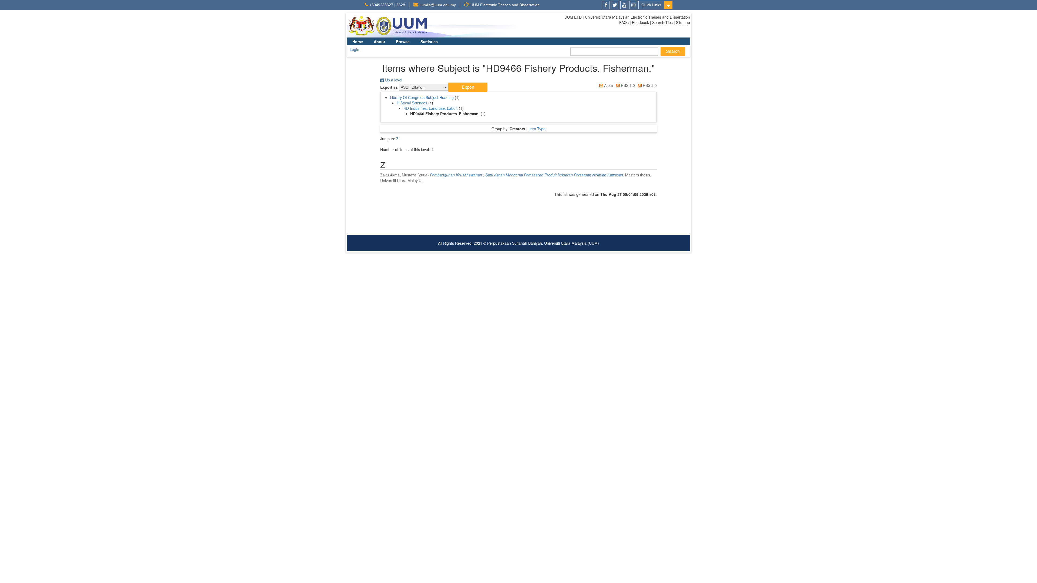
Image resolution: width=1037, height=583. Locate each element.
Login (354, 49)
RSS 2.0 (649, 85)
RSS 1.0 (627, 85)
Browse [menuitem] (403, 41)
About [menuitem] (379, 41)
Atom (608, 85)
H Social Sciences (412, 102)
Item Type (537, 128)
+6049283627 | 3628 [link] (387, 5)
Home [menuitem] (357, 41)
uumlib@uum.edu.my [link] (437, 5)
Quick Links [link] (651, 5)
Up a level (393, 80)
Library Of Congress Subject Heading (422, 97)
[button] (467, 87)
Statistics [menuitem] (429, 41)
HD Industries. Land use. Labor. (430, 108)
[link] (606, 5)
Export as (389, 87)
